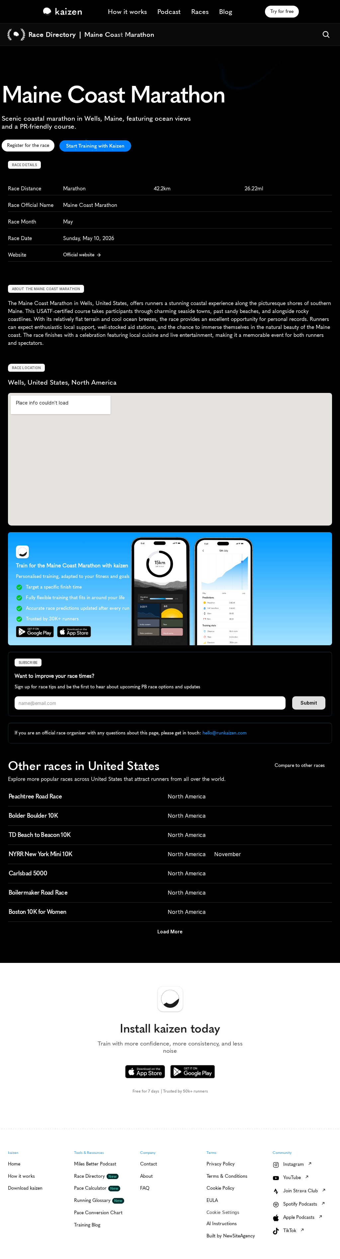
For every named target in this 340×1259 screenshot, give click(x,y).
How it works (127, 12)
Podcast (169, 12)
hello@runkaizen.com (225, 733)
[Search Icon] (326, 34)
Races (200, 12)
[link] (64, 12)
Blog (225, 12)
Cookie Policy (94, 1226)
